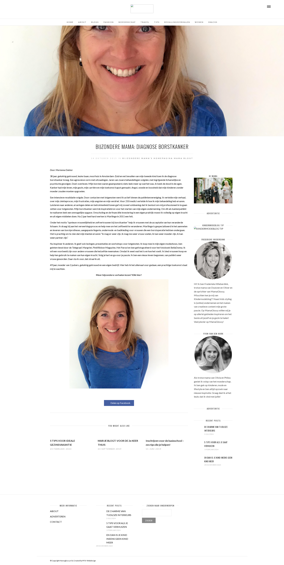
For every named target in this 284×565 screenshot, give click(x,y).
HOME (70, 22)
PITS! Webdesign (89, 561)
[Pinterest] (22, 6)
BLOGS (95, 22)
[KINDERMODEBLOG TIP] (208, 228)
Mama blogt (183, 158)
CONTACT (56, 521)
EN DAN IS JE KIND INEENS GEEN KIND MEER (117, 539)
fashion (109, 22)
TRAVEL (145, 22)
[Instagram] (26, 6)
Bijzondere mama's (137, 158)
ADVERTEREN (58, 516)
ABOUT (54, 511)
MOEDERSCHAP (127, 22)
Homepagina (163, 158)
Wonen (199, 22)
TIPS (156, 22)
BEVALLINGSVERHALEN (177, 22)
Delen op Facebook (120, 403)
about (82, 22)
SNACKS (212, 22)
